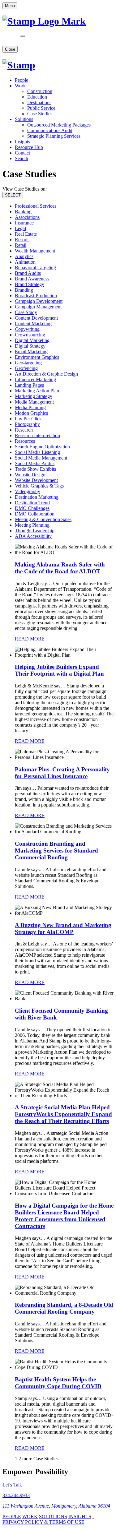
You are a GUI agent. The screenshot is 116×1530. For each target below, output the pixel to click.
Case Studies (39, 113)
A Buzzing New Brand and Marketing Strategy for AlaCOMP (63, 928)
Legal (20, 228)
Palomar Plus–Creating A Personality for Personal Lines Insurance (62, 772)
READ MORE (30, 638)
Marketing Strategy (33, 396)
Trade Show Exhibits (35, 469)
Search (21, 158)
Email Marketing (31, 351)
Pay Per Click (28, 418)
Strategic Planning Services (53, 136)
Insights (22, 141)
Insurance (24, 222)
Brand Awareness (32, 278)
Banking (23, 211)
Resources (25, 441)
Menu (10, 5)
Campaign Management (38, 306)
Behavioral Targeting (35, 267)
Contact (22, 152)
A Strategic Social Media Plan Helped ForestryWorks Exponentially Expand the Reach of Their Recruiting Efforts (63, 1114)
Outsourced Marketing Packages (59, 124)
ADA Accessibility (33, 536)
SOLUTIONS (53, 1516)
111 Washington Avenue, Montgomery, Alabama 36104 (56, 1506)
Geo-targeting (28, 362)
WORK (30, 1516)
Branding (24, 290)
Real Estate (26, 234)
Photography (27, 424)
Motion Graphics (31, 413)
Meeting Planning (32, 525)
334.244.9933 (16, 1495)
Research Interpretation (37, 435)
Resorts (22, 239)
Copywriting (27, 329)
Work (20, 85)
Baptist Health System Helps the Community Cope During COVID (58, 1382)
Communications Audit (49, 130)
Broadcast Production (36, 295)
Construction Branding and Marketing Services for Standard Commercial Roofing (56, 850)
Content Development (36, 318)
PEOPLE (11, 1516)
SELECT (13, 195)
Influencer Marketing (35, 379)
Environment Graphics (37, 357)
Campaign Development (38, 301)
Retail (20, 245)
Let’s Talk (12, 1484)
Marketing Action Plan (37, 390)
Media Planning (30, 407)
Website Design (30, 474)
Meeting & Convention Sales (43, 519)
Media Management (34, 401)
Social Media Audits (34, 463)
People (21, 80)
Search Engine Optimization (42, 446)
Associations (27, 217)
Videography (27, 491)
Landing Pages (29, 385)
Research (24, 429)
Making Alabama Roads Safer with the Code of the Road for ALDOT (60, 568)
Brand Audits (28, 273)
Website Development (36, 480)
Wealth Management (35, 250)
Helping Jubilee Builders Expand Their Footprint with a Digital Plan (59, 670)
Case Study (26, 312)
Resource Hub (29, 147)
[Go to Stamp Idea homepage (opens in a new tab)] (18, 65)
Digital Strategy (30, 346)
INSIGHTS (79, 1516)
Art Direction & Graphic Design (46, 374)
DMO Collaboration (34, 513)
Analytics (24, 256)
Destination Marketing (36, 497)
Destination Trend (32, 502)
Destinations (39, 102)
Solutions (24, 119)
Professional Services (35, 206)
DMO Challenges (32, 508)
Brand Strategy (29, 284)
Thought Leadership (34, 530)
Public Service (41, 108)
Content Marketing (33, 323)
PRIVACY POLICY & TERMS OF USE (43, 1522)
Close (10, 49)
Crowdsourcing (30, 334)
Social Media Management (41, 457)
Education (37, 96)
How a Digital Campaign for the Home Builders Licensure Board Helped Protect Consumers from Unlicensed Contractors (64, 1215)
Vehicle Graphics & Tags (39, 485)
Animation (25, 262)
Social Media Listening (37, 452)
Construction (39, 91)
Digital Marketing (32, 340)
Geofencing (26, 368)
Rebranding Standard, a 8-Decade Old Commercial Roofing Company (64, 1308)
